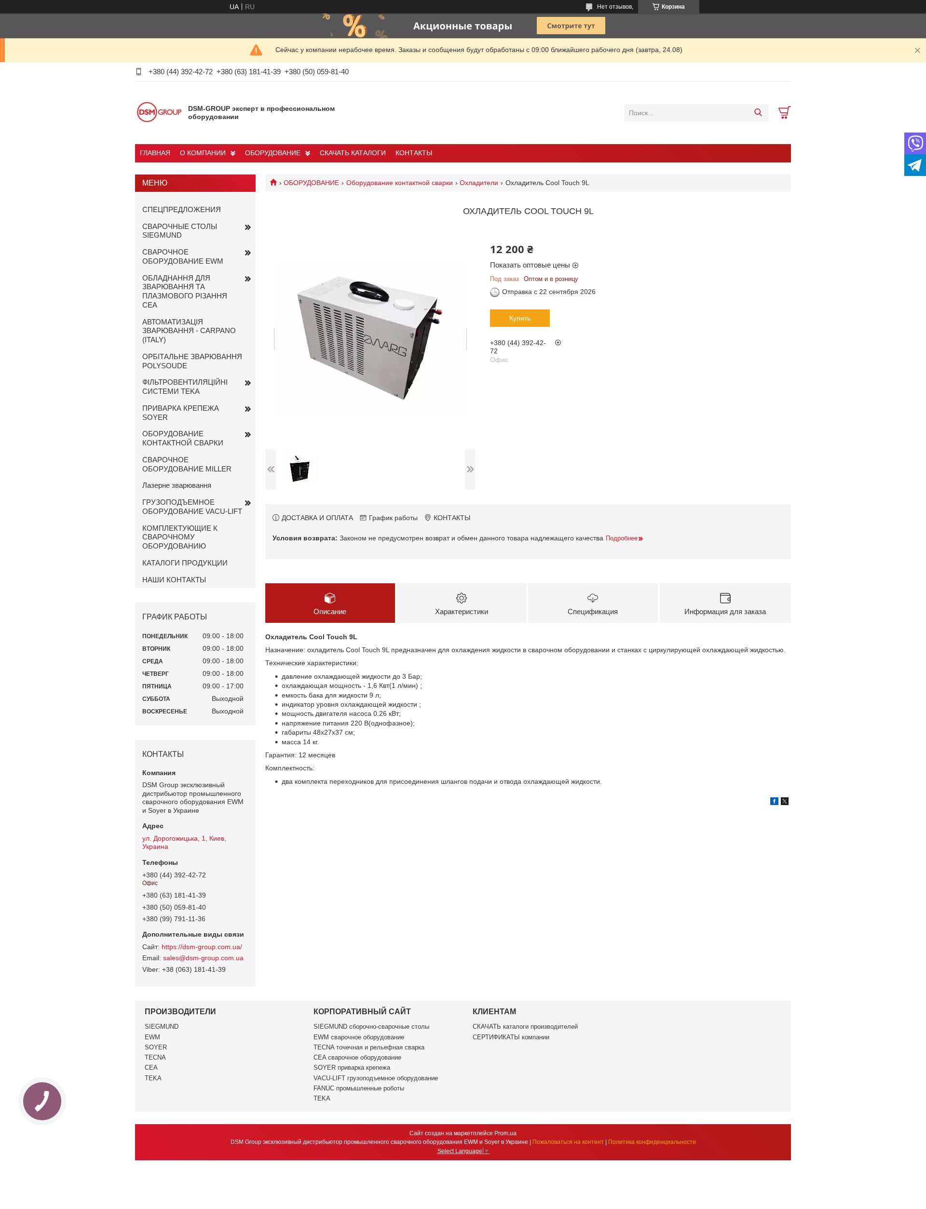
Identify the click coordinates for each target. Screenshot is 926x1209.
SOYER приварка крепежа (351, 1067)
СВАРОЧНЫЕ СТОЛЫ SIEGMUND (179, 231)
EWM (152, 1037)
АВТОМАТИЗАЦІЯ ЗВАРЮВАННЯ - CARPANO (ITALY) (189, 331)
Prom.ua (505, 1133)
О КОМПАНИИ (203, 153)
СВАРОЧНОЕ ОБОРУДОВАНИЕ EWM (182, 256)
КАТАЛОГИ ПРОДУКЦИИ (185, 563)
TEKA (153, 1078)
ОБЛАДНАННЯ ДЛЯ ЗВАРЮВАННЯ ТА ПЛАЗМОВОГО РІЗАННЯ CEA (184, 291)
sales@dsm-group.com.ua (203, 958)
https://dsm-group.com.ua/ (202, 947)
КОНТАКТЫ (413, 153)
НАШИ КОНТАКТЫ (174, 580)
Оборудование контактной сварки (399, 183)
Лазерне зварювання (176, 485)
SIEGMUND (161, 1026)
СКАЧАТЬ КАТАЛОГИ (353, 153)
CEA (151, 1067)
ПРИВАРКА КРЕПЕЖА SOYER (180, 412)
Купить (520, 318)
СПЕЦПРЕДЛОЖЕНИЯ (181, 209)
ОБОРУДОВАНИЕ (272, 153)
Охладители (479, 183)
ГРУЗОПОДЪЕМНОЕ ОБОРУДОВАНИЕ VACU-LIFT (192, 506)
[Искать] (758, 112)
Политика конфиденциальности (652, 1142)
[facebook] (774, 802)
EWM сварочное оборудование (358, 1037)
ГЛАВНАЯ (155, 153)
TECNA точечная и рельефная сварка (368, 1047)
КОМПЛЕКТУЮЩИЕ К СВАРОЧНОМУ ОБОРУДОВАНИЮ (180, 537)
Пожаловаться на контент (568, 1142)
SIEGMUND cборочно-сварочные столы (371, 1026)
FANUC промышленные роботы (358, 1088)
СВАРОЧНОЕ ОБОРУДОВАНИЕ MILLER (187, 464)
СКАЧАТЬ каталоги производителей (525, 1026)
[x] (785, 802)
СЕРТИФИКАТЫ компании (511, 1037)
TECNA (155, 1057)
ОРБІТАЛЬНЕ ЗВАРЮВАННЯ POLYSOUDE (192, 361)
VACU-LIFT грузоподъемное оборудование (375, 1078)
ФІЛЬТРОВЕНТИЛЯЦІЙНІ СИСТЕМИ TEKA (185, 386)
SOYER (156, 1047)
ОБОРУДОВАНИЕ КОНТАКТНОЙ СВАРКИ (182, 438)
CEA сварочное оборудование (357, 1057)
